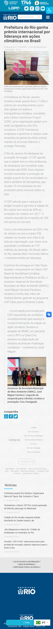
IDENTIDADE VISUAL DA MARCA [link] (26, 567)
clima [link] (7, 471)
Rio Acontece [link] (33, 432)
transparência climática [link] (31, 473)
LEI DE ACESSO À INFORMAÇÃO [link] (26, 562)
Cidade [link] (33, 428)
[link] (49, 10)
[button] (39, 17)
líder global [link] (15, 471)
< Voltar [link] (26, 623)
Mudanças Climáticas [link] (28, 471)
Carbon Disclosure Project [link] (37, 469)
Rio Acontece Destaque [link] (33, 436)
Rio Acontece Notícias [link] (34, 440)
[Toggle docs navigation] (48, 17)
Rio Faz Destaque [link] (33, 448)
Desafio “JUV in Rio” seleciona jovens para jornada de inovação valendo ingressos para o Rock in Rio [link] (25, 544)
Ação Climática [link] (21, 469)
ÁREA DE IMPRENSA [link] (26, 564)
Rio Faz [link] (34, 444)
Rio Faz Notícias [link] (34, 452)
